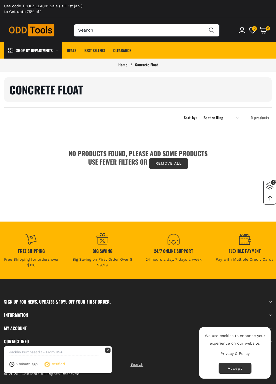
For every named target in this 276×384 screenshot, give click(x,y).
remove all (169, 163)
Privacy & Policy (235, 353)
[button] (266, 30)
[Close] (108, 350)
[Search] (211, 30)
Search (136, 364)
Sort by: (190, 117)
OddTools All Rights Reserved (51, 374)
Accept (235, 368)
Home (122, 64)
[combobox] (146, 30)
